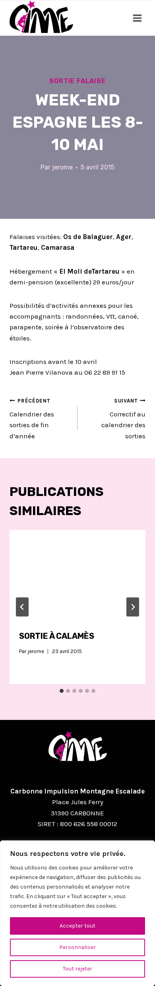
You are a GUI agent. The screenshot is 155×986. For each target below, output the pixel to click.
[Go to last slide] (22, 606)
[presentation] (77, 575)
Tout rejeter (77, 968)
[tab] (62, 691)
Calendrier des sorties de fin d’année (32, 419)
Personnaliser (77, 947)
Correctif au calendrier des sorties (123, 419)
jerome (62, 167)
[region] (77, 913)
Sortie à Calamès (56, 636)
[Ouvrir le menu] (137, 18)
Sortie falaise (77, 81)
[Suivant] (132, 606)
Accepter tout (77, 925)
